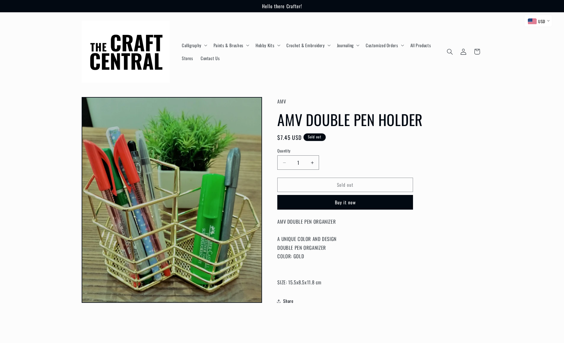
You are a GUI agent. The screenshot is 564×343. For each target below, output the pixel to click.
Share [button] (288, 301)
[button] (194, 45)
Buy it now (345, 202)
